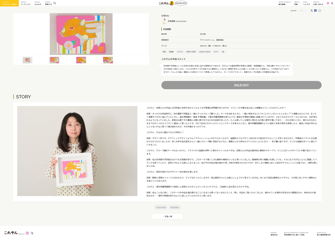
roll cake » (174, 207)
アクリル (180, 52)
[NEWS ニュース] (38, 3)
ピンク (216, 52)
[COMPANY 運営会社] (274, 234)
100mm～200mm (204, 52)
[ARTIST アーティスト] (26, 3)
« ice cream (161, 207)
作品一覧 (168, 216)
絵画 (164, 52)
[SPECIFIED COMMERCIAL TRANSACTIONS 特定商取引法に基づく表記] (297, 234)
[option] (81, 34)
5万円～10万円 (190, 52)
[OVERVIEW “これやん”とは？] (9, 3)
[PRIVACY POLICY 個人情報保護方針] (322, 234)
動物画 (171, 52)
